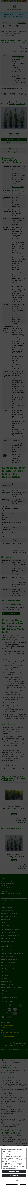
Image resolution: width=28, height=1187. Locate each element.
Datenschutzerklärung (12, 1184)
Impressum (23, 1184)
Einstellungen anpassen (14, 1180)
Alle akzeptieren (14, 1171)
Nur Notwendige (14, 1175)
